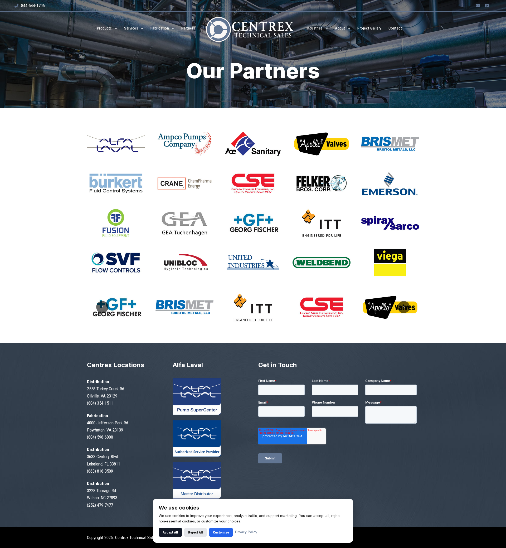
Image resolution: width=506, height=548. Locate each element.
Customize (221, 532)
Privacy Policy (246, 532)
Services (131, 28)
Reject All (195, 532)
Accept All (170, 532)
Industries (314, 28)
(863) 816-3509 (100, 471)
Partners (188, 28)
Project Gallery (369, 28)
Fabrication (159, 28)
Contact (395, 28)
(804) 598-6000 (100, 437)
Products (104, 28)
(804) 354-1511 (100, 403)
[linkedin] (487, 5)
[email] (478, 5)
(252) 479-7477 (100, 505)
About (340, 28)
